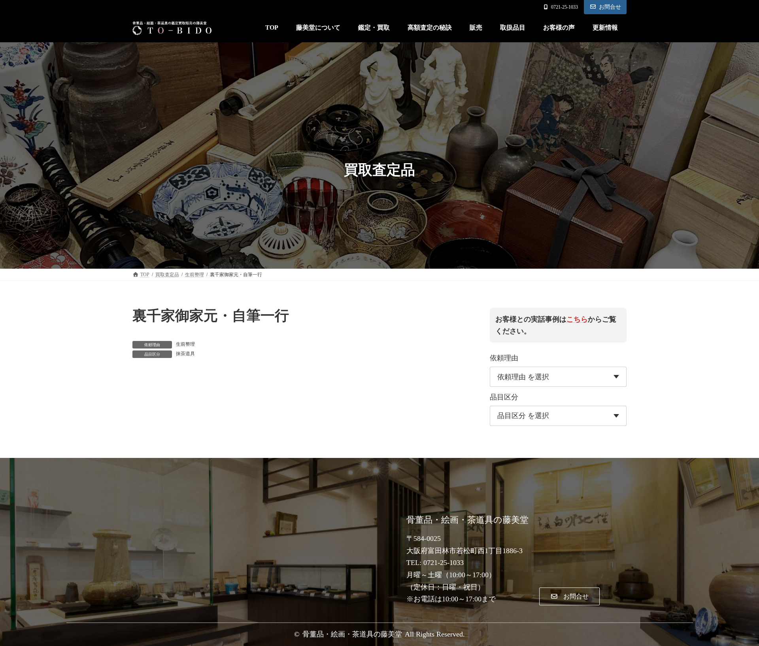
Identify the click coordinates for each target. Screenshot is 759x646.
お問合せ (610, 7)
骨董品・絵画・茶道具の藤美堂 (352, 634)
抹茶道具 (185, 353)
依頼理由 (504, 358)
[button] (569, 596)
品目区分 (504, 397)
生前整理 (185, 344)
